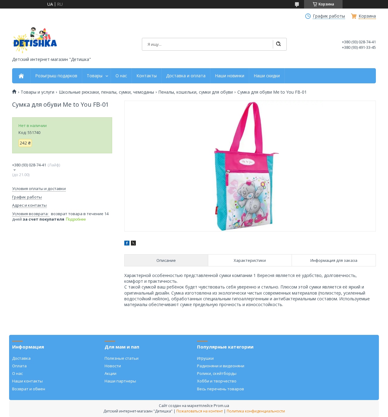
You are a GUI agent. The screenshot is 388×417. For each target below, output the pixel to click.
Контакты (146, 75)
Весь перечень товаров (220, 389)
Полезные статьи (122, 358)
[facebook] (126, 244)
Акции (110, 373)
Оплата (19, 366)
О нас (121, 75)
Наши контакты (27, 381)
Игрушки (205, 358)
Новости (113, 366)
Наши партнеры (120, 381)
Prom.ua (221, 405)
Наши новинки (229, 75)
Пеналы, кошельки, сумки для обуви (195, 92)
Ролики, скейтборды (216, 373)
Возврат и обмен (28, 389)
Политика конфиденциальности (256, 411)
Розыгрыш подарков (56, 75)
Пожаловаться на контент (199, 411)
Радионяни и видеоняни (220, 366)
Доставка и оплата (186, 75)
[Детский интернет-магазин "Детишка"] (35, 40)
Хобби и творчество (216, 381)
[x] (133, 244)
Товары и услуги (37, 92)
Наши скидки (267, 75)
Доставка (21, 358)
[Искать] (278, 44)
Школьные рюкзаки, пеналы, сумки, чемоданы (106, 92)
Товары (94, 75)
